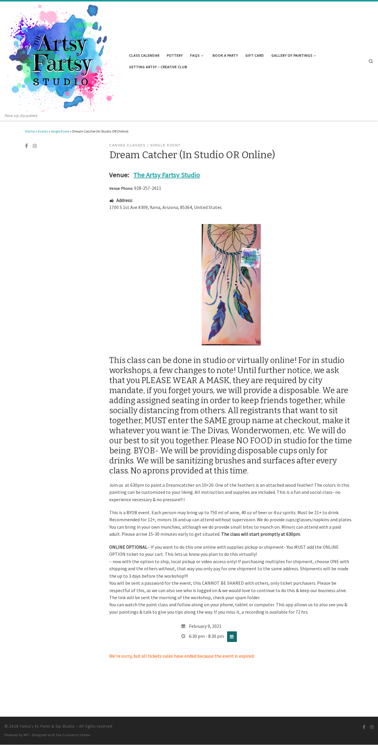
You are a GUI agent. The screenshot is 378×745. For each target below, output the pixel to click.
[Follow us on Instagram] (35, 146)
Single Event (60, 131)
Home (30, 131)
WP (26, 735)
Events (43, 131)
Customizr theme (76, 735)
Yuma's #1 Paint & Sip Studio (47, 726)
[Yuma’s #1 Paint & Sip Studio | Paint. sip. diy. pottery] (62, 57)
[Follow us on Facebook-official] (26, 146)
